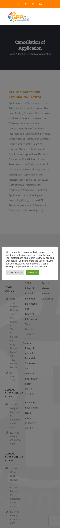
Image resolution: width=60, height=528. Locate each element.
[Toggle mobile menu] (53, 16)
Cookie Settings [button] (15, 272)
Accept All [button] (32, 272)
